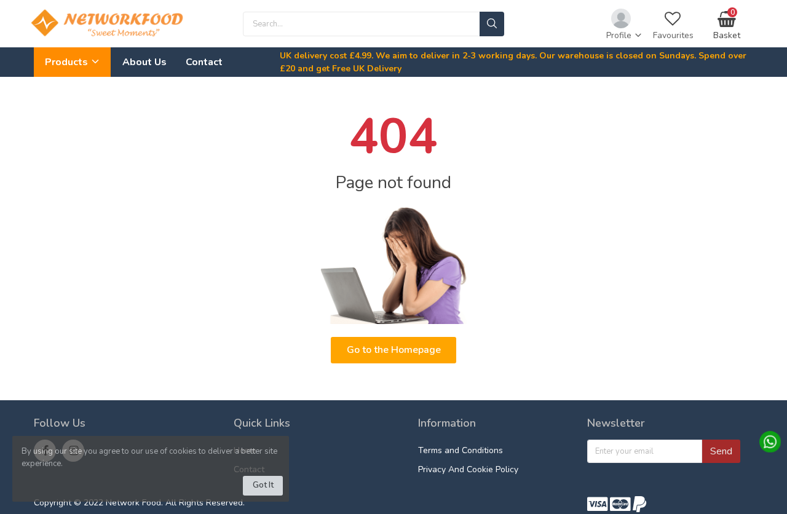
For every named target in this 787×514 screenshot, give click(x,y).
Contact (204, 62)
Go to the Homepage (394, 350)
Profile (620, 35)
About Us (144, 62)
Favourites (673, 35)
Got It (263, 485)
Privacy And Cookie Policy (468, 469)
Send (721, 451)
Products (67, 62)
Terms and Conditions (460, 450)
